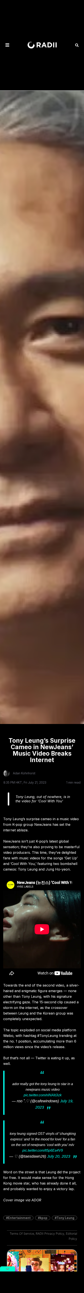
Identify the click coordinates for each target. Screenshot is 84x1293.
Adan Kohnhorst (24, 773)
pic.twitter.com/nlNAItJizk (43, 1095)
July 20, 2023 (58, 1156)
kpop (43, 1218)
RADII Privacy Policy (50, 1233)
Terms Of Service (22, 1233)
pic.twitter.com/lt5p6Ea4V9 (42, 1150)
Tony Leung (65, 1218)
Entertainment (19, 1218)
